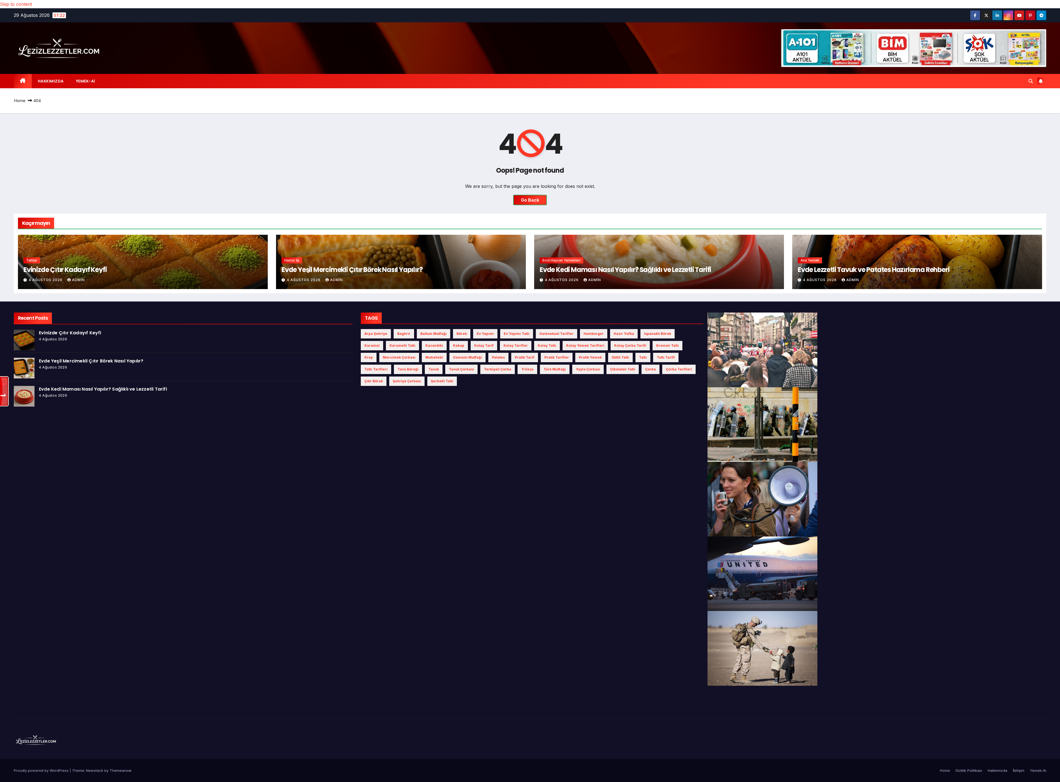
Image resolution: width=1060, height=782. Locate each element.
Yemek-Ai (85, 81)
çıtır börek (373, 381)
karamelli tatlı (402, 345)
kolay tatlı (547, 345)
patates (498, 357)
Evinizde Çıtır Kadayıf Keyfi (65, 269)
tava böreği (408, 369)
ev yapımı (485, 334)
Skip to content (16, 4)
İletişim (1018, 770)
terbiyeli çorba (497, 369)
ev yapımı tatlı (516, 334)
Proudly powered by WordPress (42, 770)
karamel (372, 345)
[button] (1031, 81)
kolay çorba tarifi (630, 345)
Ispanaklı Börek (657, 334)
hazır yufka (624, 334)
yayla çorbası (588, 369)
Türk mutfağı (555, 369)
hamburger (594, 334)
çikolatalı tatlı (622, 369)
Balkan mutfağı (433, 334)
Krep (368, 357)
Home (19, 100)
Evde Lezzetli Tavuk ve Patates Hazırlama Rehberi (873, 269)
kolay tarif (484, 345)
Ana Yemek (810, 260)
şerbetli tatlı (442, 381)
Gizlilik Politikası (968, 770)
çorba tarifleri (679, 369)
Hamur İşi (291, 260)
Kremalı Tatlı (667, 345)
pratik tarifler (556, 357)
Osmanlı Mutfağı (467, 357)
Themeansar (120, 770)
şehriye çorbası (407, 381)
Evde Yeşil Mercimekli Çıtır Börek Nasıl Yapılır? (352, 269)
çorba (650, 369)
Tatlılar (31, 260)
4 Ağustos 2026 (46, 280)
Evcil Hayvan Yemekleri (561, 260)
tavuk (433, 369)
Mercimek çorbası (399, 357)
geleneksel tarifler (556, 334)
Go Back (530, 200)
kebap (458, 345)
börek (462, 334)
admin (78, 280)
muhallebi (434, 357)
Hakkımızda (51, 81)
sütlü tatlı (620, 357)
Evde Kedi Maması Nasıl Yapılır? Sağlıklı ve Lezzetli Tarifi (625, 269)
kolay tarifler (516, 345)
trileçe (527, 369)
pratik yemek (590, 357)
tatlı (643, 357)
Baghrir (403, 334)
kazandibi (434, 345)
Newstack (94, 770)
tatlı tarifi (666, 357)
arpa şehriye (375, 334)
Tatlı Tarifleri (376, 369)
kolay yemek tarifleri (585, 345)
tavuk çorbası (461, 369)
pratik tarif (524, 357)
